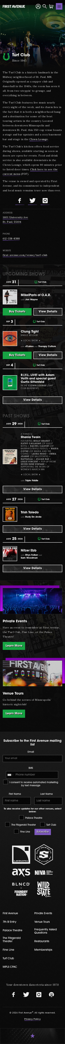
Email (31, 752)
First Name (15, 794)
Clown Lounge (38, 139)
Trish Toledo (30, 512)
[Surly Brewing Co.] (43, 854)
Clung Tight (30, 331)
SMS (31, 768)
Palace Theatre (33, 818)
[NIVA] (43, 872)
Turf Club (51, 825)
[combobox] (10, 775)
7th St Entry (9, 922)
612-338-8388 (11, 238)
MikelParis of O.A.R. (36, 295)
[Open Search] (45, 6)
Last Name (46, 794)
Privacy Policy (32, 1019)
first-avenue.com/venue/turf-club (25, 255)
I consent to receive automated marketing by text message (33, 784)
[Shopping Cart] (51, 6)
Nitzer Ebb (28, 550)
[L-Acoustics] (21, 855)
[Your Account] (38, 6)
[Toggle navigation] (59, 6)
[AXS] (21, 872)
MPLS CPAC (10, 967)
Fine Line (25, 832)
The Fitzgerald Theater (23, 825)
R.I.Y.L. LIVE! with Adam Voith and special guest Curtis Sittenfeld (38, 379)
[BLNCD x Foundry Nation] (21, 889)
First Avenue (10, 913)
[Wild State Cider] (43, 889)
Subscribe (43, 832)
